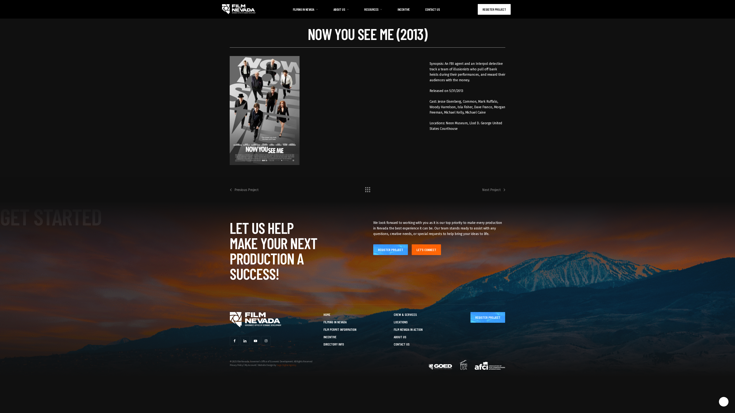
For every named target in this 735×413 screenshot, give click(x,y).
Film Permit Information (339, 329)
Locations (401, 322)
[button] (390, 249)
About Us (400, 337)
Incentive (329, 337)
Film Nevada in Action (408, 329)
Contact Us (402, 344)
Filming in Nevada (335, 322)
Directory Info (333, 344)
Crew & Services (405, 314)
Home (326, 314)
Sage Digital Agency (286, 365)
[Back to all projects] (367, 189)
